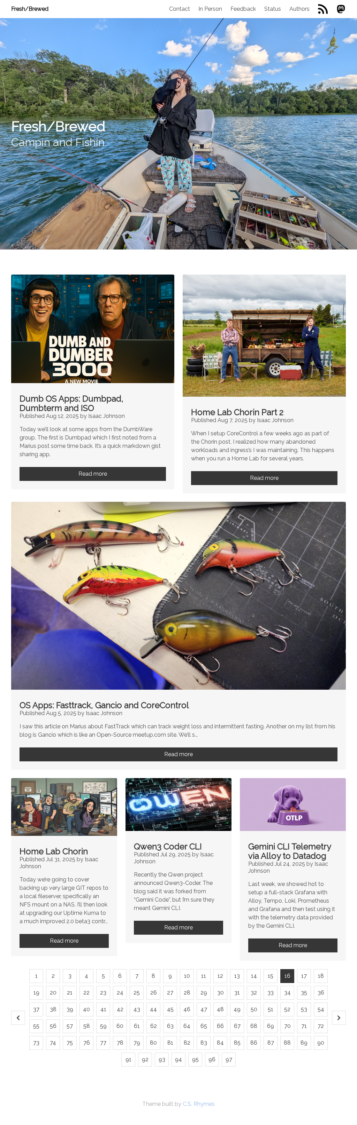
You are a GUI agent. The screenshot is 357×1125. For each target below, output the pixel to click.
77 (103, 1042)
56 (53, 1026)
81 (170, 1042)
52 (287, 1009)
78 (120, 1042)
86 (253, 1042)
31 (237, 992)
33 (270, 992)
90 (320, 1042)
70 (287, 1026)
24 (120, 992)
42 (120, 1009)
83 (203, 1042)
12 (220, 976)
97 (229, 1059)
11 (203, 976)
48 (220, 1009)
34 (287, 992)
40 (86, 1009)
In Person (210, 9)
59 (103, 1026)
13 (237, 976)
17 (304, 976)
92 (145, 1059)
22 (86, 992)
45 (170, 1009)
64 (186, 1026)
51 (270, 1009)
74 (53, 1042)
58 (86, 1026)
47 (203, 1009)
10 (187, 976)
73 (36, 1042)
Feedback (243, 9)
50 (254, 1009)
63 (170, 1026)
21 (70, 992)
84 (220, 1042)
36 (321, 992)
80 (153, 1042)
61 (137, 1026)
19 (36, 992)
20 (53, 992)
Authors (299, 9)
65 (203, 1026)
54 (321, 1009)
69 (270, 1026)
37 (36, 1009)
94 (178, 1059)
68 (253, 1026)
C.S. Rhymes (199, 1104)
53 (304, 1009)
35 (304, 992)
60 (119, 1026)
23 (103, 992)
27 (170, 992)
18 (321, 976)
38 (53, 1009)
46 (186, 1009)
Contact (179, 9)
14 (254, 976)
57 (70, 1026)
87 (270, 1042)
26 (153, 992)
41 (103, 1009)
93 (162, 1059)
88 (287, 1042)
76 (86, 1042)
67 (237, 1026)
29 (203, 992)
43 (137, 1009)
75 (70, 1042)
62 (153, 1026)
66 (220, 1026)
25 (137, 992)
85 (237, 1042)
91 (128, 1059)
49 (237, 1009)
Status (272, 9)
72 (321, 1026)
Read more (92, 473)
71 (304, 1026)
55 (36, 1026)
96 (211, 1059)
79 (137, 1042)
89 (304, 1042)
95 (195, 1059)
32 (254, 992)
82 (187, 1042)
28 (187, 992)
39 (70, 1009)
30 (220, 992)
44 (153, 1009)
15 (270, 976)
